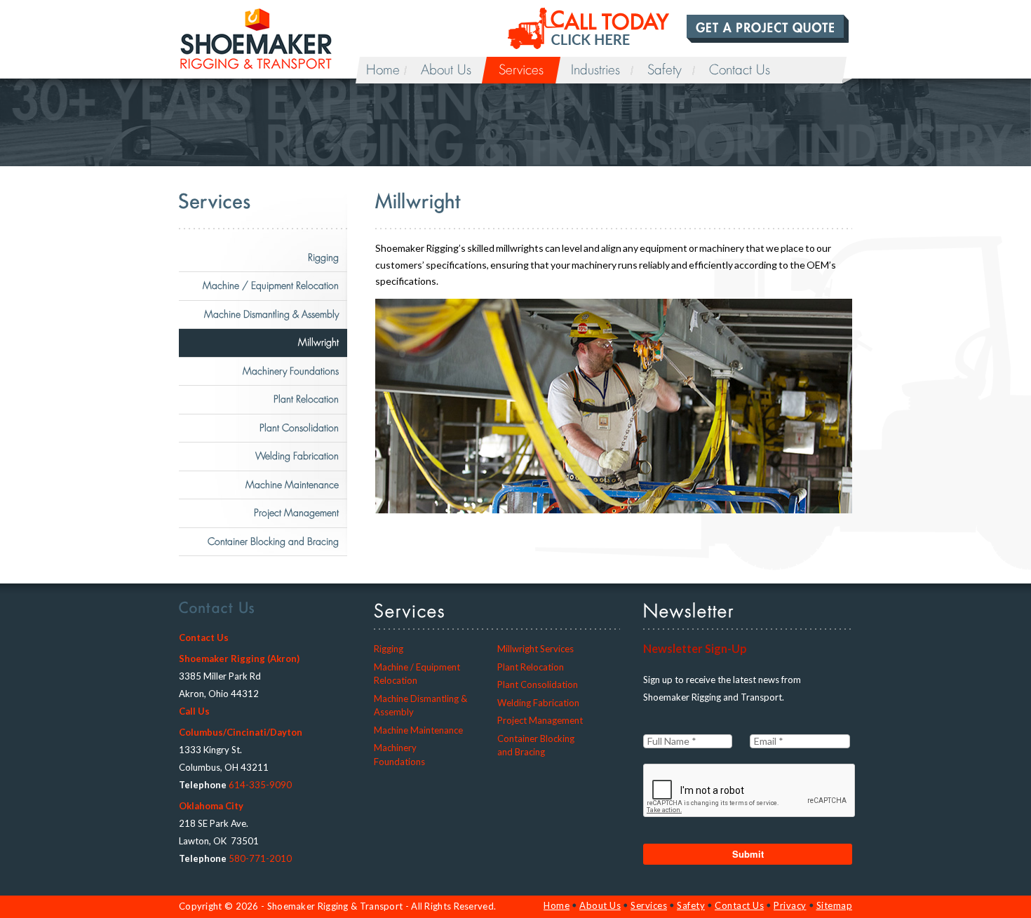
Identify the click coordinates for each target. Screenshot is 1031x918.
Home (383, 70)
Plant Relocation (306, 399)
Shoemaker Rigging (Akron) (239, 658)
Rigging (323, 257)
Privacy (790, 905)
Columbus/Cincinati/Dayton (240, 732)
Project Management (296, 512)
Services (521, 70)
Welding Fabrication (297, 456)
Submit (748, 853)
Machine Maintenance (292, 484)
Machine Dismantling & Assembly (271, 314)
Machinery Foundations (291, 371)
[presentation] (749, 791)
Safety (664, 70)
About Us (446, 70)
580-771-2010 (260, 858)
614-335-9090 (260, 784)
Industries (595, 70)
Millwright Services (535, 648)
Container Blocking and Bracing (273, 541)
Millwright (318, 342)
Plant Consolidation (299, 427)
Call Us (194, 711)
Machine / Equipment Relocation (271, 285)
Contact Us (739, 70)
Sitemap (834, 905)
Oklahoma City (211, 805)
